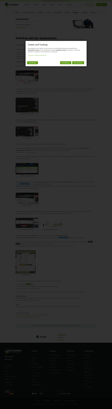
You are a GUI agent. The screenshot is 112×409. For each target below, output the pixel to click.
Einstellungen (32, 63)
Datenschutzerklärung (40, 55)
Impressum (31, 55)
